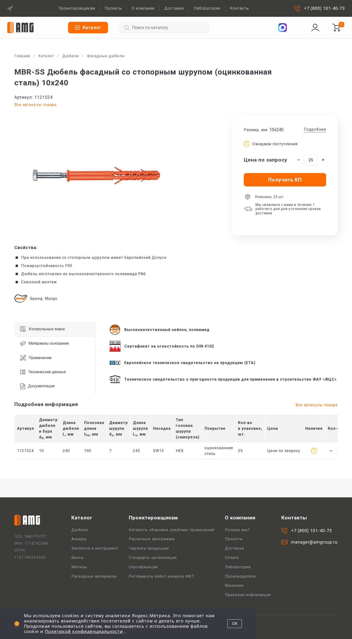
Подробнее (315, 129)
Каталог (46, 56)
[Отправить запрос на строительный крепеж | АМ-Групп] (336, 27)
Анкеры (79, 539)
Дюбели (70, 56)
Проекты (113, 8)
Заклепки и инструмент (94, 548)
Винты (77, 557)
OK (235, 623)
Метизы (79, 567)
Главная (22, 56)
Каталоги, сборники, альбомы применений (171, 530)
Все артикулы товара (35, 104)
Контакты (239, 8)
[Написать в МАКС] (282, 27)
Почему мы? (237, 530)
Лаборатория (207, 8)
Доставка (174, 8)
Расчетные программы (152, 539)
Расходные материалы (94, 576)
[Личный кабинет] (315, 27)
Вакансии (234, 585)
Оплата (232, 557)
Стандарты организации (153, 557)
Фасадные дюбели (106, 56)
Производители (240, 576)
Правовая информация (248, 595)
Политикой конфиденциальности (84, 631)
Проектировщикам (77, 8)
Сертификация (143, 567)
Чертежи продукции (149, 548)
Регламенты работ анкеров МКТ (161, 576)
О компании (143, 8)
